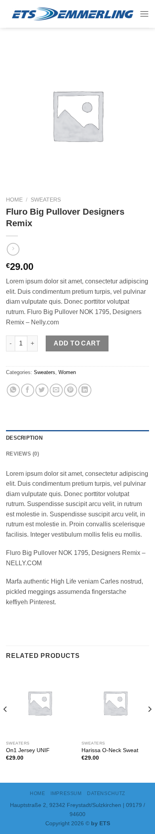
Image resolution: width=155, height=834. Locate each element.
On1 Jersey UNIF (28, 750)
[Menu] (144, 13)
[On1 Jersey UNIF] (40, 703)
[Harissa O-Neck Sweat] (115, 703)
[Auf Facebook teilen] (27, 390)
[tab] (77, 438)
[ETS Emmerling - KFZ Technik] (73, 14)
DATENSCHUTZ (106, 793)
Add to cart (77, 343)
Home (14, 200)
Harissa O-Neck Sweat (109, 750)
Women (67, 372)
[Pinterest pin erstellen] (70, 390)
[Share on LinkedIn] (84, 390)
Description (24, 438)
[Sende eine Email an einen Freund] (56, 390)
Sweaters (46, 200)
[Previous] (6, 725)
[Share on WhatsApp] (13, 390)
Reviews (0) (22, 454)
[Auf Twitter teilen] (41, 390)
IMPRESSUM (66, 793)
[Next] (149, 725)
